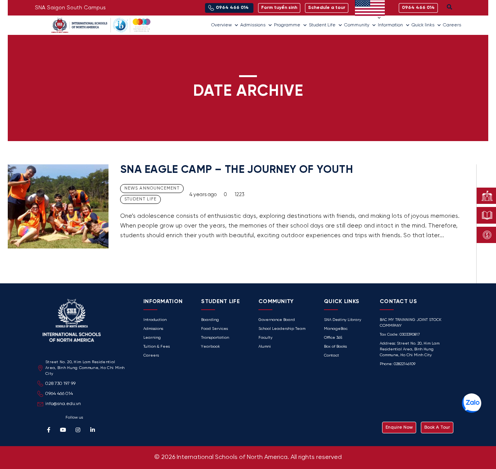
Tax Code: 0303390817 (400, 335)
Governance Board (276, 320)
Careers (452, 25)
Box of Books (335, 347)
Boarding (210, 320)
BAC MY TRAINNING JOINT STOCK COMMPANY (410, 323)
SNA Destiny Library (342, 320)
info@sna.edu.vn (63, 403)
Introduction (155, 320)
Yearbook (210, 347)
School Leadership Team (281, 329)
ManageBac (336, 329)
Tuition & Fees (156, 347)
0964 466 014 (59, 393)
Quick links (423, 25)
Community (356, 25)
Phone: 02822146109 (397, 364)
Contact (331, 355)
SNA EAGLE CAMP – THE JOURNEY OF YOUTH (236, 170)
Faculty (265, 338)
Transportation (215, 338)
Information (390, 25)
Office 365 (333, 338)
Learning (152, 338)
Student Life (322, 25)
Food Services (214, 329)
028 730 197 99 (60, 383)
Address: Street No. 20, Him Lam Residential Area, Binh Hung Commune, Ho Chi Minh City (409, 349)
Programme (287, 25)
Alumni (264, 347)
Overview (221, 25)
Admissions (252, 25)
